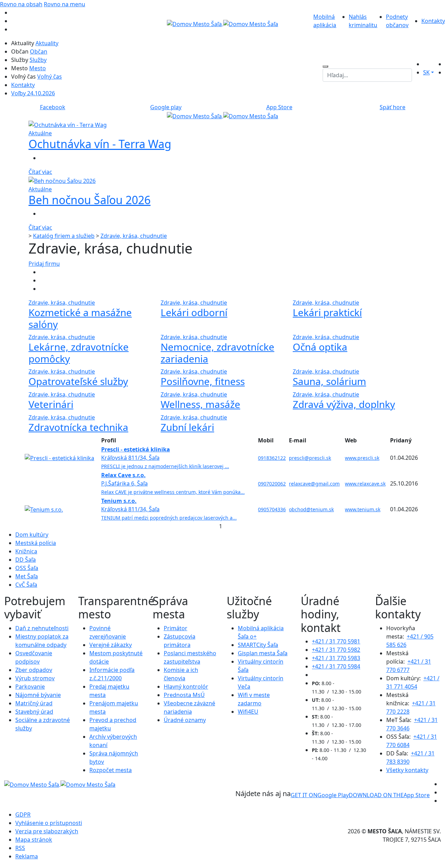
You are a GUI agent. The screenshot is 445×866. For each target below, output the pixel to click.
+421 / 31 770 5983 (336, 658)
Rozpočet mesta (110, 770)
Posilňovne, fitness (203, 381)
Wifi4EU (248, 711)
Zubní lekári (187, 427)
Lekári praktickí (327, 312)
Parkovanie (30, 686)
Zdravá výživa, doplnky (344, 404)
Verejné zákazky (110, 645)
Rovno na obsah (21, 4)
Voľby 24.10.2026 (33, 93)
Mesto (37, 68)
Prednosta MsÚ (184, 695)
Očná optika (320, 346)
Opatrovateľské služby (78, 381)
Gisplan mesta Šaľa (263, 653)
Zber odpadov (33, 670)
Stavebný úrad (34, 711)
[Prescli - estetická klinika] (59, 457)
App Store (389, 795)
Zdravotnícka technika (78, 427)
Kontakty (433, 21)
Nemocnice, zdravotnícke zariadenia (217, 352)
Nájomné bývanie (38, 695)
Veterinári (51, 404)
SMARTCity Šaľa (258, 645)
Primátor (175, 628)
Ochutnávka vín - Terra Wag (100, 143)
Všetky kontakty (407, 770)
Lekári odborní (194, 312)
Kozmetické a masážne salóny (80, 318)
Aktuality (46, 43)
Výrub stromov (35, 678)
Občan (38, 51)
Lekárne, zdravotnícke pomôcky (79, 352)
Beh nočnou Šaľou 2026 (90, 199)
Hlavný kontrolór (186, 686)
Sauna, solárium (329, 381)
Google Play (320, 795)
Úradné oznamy (185, 720)
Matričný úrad (33, 703)
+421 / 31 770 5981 (336, 641)
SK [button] (426, 72)
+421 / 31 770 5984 (336, 666)
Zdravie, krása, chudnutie (133, 236)
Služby (38, 60)
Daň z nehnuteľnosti (41, 628)
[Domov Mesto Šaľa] (222, 115)
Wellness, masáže (200, 404)
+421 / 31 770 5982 (336, 649)
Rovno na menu (64, 4)
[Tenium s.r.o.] (44, 509)
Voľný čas (49, 76)
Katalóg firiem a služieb (64, 236)
